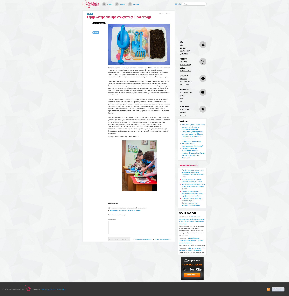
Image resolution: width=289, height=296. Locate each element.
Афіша (109, 4)
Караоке (182, 68)
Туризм (182, 95)
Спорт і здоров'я (185, 109)
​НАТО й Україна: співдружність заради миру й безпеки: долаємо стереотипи (191, 240)
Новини (122, 4)
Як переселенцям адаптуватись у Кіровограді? (192, 144)
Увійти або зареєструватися (143, 239)
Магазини (183, 112)
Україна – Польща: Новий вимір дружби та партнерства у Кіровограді (193, 155)
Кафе (181, 45)
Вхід (179, 4)
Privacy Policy (61, 289)
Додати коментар (119, 239)
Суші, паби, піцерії (185, 51)
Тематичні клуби (185, 71)
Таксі (181, 101)
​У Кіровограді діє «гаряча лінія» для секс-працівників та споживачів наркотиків (193, 126)
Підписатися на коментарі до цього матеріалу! (125, 210)
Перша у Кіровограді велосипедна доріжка (190, 149)
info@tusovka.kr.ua (47, 289)
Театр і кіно (183, 79)
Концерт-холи (184, 84)
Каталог (136, 4)
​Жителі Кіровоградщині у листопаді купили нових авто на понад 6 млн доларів (193, 186)
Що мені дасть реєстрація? (162, 239)
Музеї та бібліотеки (186, 82)
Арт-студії (183, 115)
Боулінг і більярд (185, 65)
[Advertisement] (195, 25)
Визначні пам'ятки (186, 93)
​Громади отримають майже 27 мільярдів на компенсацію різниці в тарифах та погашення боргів (193, 193)
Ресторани (183, 48)
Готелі (182, 98)
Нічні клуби (183, 62)
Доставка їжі (184, 54)
